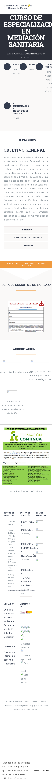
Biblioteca (9, 621)
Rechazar (45, 771)
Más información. (17, 778)
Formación (9, 651)
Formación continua (9, 657)
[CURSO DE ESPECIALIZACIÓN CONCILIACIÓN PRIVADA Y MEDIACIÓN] (39, 539)
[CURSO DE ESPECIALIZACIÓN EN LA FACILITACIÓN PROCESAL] (39, 531)
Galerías (8, 617)
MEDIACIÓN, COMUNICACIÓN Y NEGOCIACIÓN (26, 550)
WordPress (27, 706)
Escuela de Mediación (9, 627)
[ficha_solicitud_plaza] (26, 302)
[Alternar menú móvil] (47, 6)
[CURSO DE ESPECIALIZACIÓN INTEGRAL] (39, 524)
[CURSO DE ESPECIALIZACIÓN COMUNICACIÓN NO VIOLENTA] (39, 562)
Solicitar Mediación (9, 635)
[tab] (26, 140)
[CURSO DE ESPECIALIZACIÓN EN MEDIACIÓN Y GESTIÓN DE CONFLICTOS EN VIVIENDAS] (39, 554)
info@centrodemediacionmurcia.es (12, 590)
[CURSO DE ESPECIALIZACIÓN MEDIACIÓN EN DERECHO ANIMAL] (39, 547)
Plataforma (9, 663)
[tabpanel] (26, 185)
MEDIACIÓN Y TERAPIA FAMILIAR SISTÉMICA (26, 577)
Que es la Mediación (9, 611)
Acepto (36, 771)
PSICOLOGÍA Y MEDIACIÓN (26, 526)
